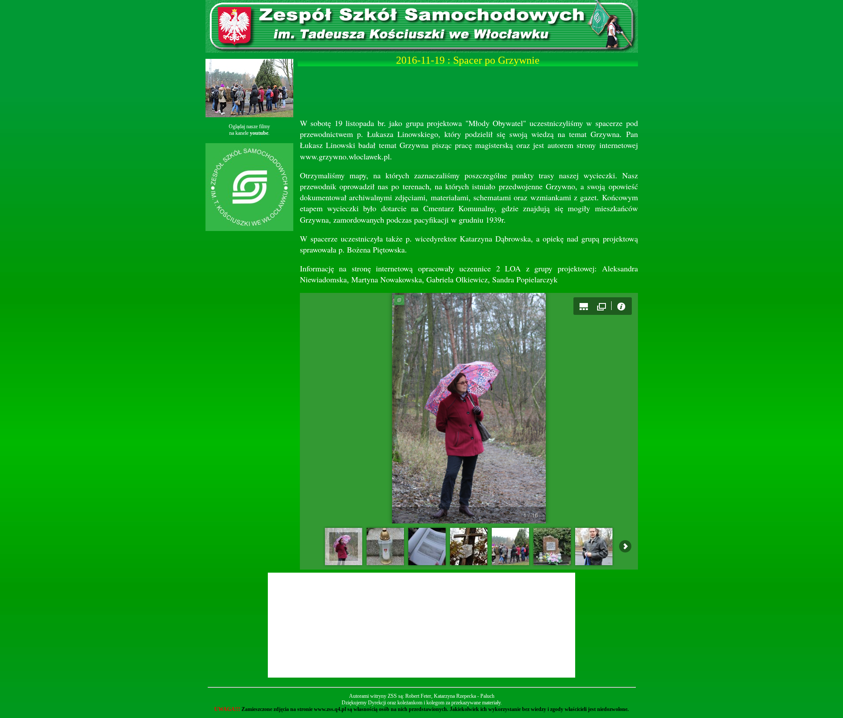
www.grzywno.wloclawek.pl (345, 156)
